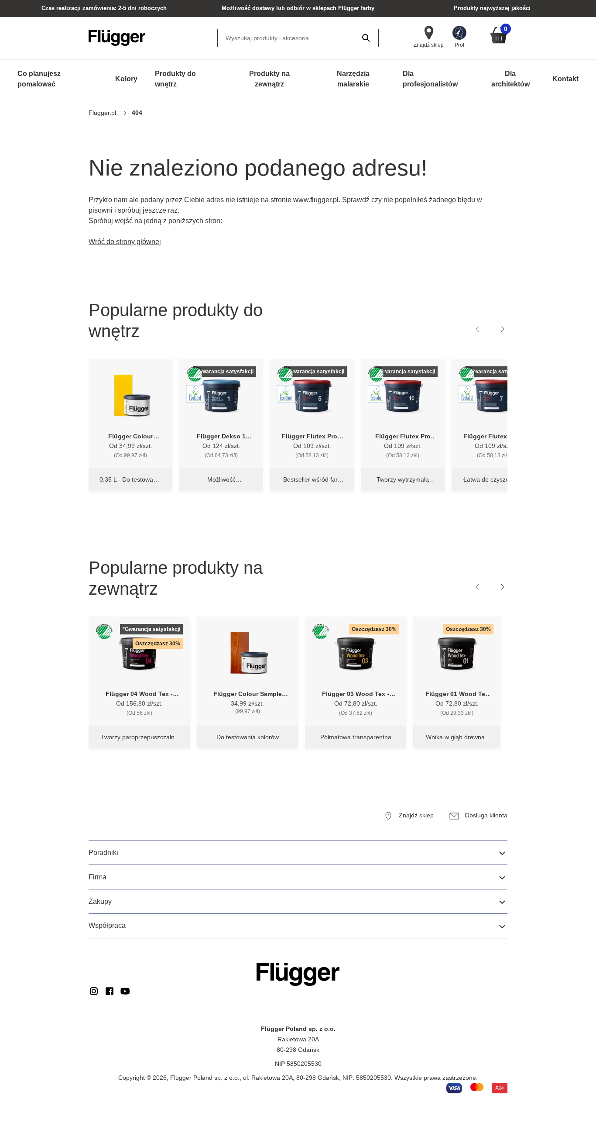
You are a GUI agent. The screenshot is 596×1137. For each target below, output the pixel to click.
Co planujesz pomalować (39, 79)
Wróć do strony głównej (125, 241)
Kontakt (565, 79)
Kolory (126, 79)
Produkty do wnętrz (175, 79)
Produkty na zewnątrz (269, 79)
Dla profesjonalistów (430, 79)
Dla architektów (510, 79)
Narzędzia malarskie (353, 79)
